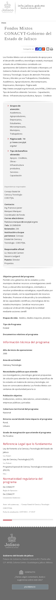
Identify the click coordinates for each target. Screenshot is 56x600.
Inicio (3, 22)
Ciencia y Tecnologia (12, 365)
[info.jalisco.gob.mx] (7, 11)
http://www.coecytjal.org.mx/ (18, 142)
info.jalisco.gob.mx (31, 5)
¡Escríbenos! (29, 587)
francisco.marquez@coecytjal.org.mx (21, 221)
